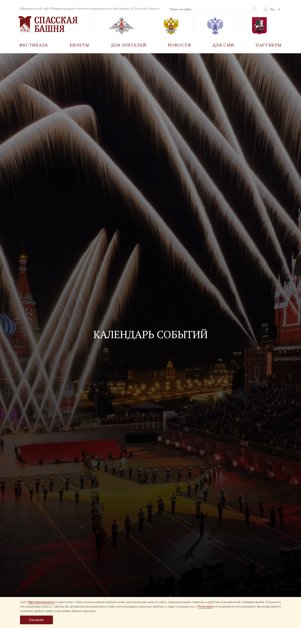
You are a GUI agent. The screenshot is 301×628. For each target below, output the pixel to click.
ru (272, 9)
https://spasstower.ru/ (41, 602)
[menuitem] (33, 44)
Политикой (205, 606)
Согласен (36, 620)
